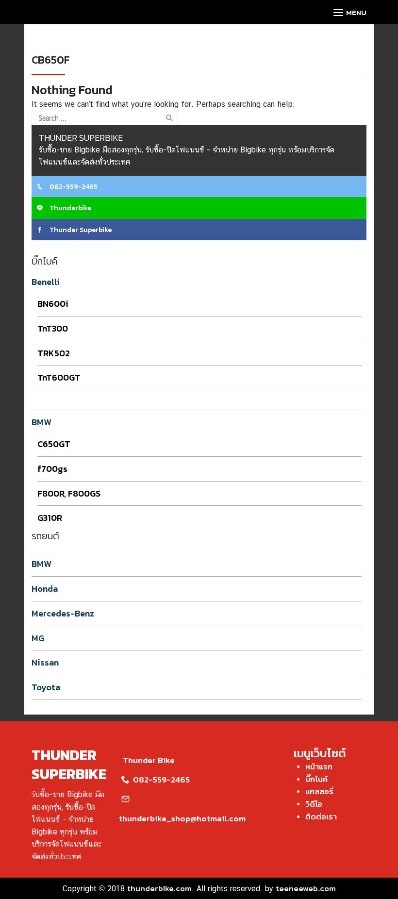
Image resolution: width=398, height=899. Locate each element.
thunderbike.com (159, 888)
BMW (41, 422)
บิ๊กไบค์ (316, 779)
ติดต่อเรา (321, 816)
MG (38, 638)
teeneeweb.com (306, 888)
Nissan (45, 662)
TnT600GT (59, 377)
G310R (49, 517)
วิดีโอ (313, 804)
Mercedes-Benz (63, 613)
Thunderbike (69, 208)
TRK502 (53, 353)
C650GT (53, 443)
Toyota (46, 687)
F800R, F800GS (68, 493)
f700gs (52, 468)
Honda (45, 588)
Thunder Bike (149, 760)
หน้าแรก (318, 766)
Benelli (46, 281)
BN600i (52, 303)
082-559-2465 (73, 187)
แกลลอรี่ (319, 791)
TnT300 (52, 328)
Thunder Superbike (80, 230)
